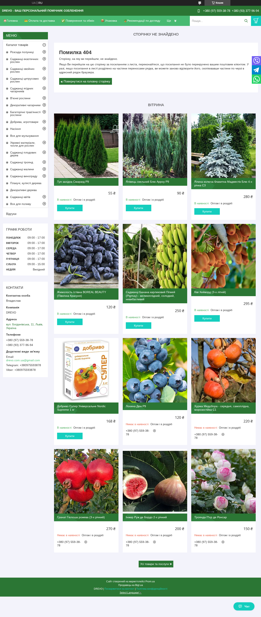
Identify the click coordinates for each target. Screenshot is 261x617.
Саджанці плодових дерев (23, 154)
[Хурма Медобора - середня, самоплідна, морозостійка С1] (223, 370)
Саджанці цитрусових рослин (24, 80)
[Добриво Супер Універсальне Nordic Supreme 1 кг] (86, 370)
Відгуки (11, 214)
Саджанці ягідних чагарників (21, 90)
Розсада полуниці (22, 52)
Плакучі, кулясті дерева (25, 183)
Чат (247, 606)
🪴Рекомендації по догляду (142, 20)
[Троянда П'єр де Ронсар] (223, 481)
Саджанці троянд (21, 162)
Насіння (15, 128)
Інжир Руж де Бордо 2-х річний (146, 517)
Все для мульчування (24, 135)
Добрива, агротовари (24, 121)
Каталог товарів (17, 45)
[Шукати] (246, 21)
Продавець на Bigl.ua (130, 585)
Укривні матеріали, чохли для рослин (22, 144)
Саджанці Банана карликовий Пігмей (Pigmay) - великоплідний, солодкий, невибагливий (150, 295)
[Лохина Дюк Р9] (155, 370)
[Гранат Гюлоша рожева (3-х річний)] (86, 481)
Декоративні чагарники (25, 105)
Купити (69, 208)
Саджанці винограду (23, 176)
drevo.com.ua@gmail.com (23, 360)
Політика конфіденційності (151, 588)
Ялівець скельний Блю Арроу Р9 (147, 181)
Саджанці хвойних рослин (22, 70)
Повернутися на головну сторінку (87, 81)
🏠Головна (10, 20)
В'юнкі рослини (20, 98)
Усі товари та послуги (154, 564)
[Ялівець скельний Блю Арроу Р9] (155, 145)
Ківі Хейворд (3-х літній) (210, 292)
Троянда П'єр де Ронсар (210, 517)
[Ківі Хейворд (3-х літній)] (223, 256)
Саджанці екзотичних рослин (24, 60)
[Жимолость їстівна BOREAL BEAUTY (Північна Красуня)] (86, 256)
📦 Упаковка (109, 20)
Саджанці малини (22, 169)
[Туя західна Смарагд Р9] (86, 145)
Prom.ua (150, 581)
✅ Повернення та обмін (77, 20)
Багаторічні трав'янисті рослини (25, 113)
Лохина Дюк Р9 (136, 406)
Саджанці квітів (20, 197)
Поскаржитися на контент (119, 588)
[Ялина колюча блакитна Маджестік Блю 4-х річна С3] (223, 145)
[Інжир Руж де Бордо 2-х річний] (155, 481)
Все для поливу (20, 204)
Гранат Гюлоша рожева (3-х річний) (81, 517)
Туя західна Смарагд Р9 (73, 181)
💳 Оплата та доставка (39, 20)
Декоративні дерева (23, 190)
